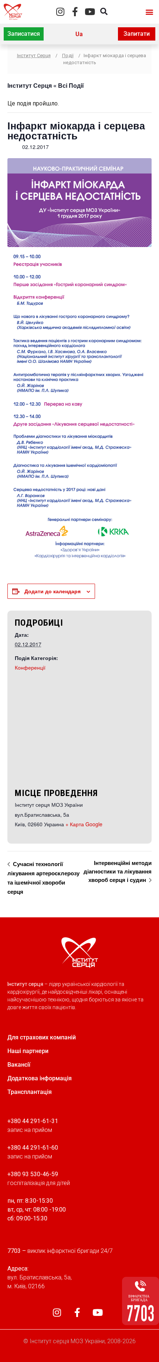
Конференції (30, 667)
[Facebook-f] (75, 11)
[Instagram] (60, 11)
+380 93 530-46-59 (32, 1174)
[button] (149, 12)
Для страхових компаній (41, 1037)
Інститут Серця (29, 85)
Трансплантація (29, 1091)
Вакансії (18, 1064)
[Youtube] (90, 11)
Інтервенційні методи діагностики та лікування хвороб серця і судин (118, 871)
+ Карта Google (83, 824)
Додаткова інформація (39, 1078)
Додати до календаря (52, 591)
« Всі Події (68, 85)
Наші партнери (27, 1050)
